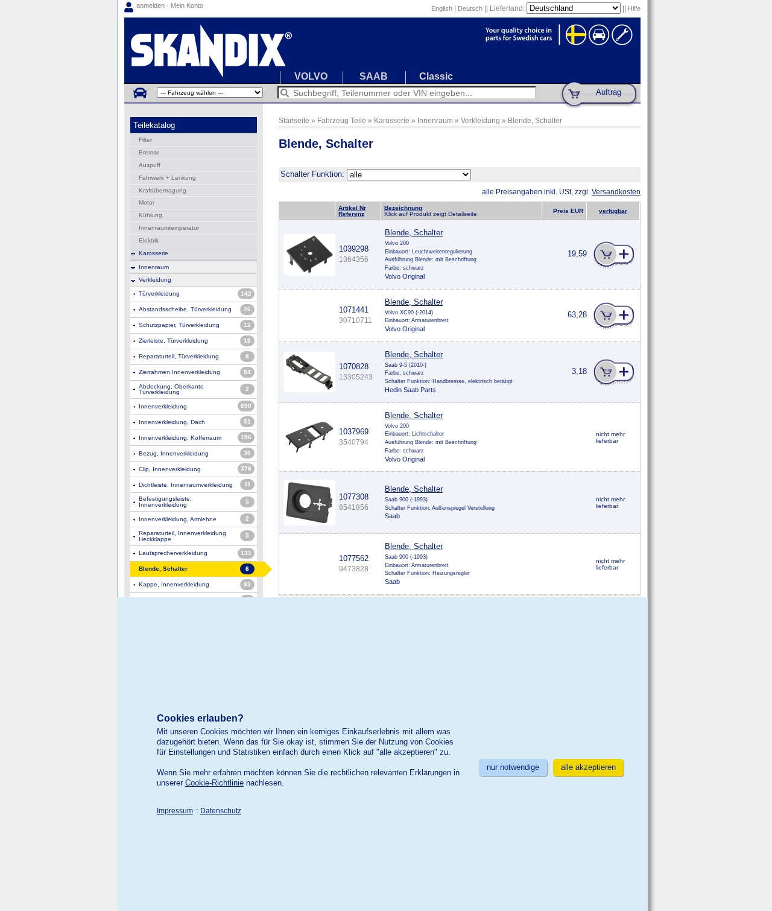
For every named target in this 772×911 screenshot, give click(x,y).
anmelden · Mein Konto (169, 5)
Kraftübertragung (162, 190)
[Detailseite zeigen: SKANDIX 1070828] (309, 389)
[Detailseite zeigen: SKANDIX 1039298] (309, 273)
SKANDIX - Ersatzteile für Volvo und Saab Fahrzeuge (382, 50)
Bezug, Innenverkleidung (174, 453)
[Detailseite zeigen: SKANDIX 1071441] (309, 324)
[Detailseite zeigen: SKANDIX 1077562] (309, 573)
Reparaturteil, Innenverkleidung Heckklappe (182, 536)
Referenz (351, 214)
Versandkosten (616, 191)
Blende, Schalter (535, 120)
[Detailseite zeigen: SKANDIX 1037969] (309, 452)
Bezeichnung (403, 208)
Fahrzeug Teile (341, 120)
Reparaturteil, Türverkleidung (179, 356)
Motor (146, 202)
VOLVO (310, 76)
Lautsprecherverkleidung (173, 553)
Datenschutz (220, 810)
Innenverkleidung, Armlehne (178, 519)
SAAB (373, 76)
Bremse (149, 152)
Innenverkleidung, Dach (172, 422)
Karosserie (153, 253)
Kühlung (150, 215)
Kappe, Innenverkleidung (174, 584)
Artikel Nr (352, 208)
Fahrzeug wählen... (139, 92)
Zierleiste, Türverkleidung (173, 340)
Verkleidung (155, 279)
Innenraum (154, 267)
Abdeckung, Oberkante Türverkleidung (171, 389)
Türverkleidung (159, 293)
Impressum (175, 810)
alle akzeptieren (588, 767)
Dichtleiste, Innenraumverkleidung (186, 484)
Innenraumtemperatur (169, 227)
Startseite (294, 120)
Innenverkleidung (163, 406)
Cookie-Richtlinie (214, 782)
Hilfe (634, 8)
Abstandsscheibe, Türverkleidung (185, 309)
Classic (436, 76)
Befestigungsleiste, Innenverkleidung (165, 501)
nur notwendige (513, 767)
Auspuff (149, 165)
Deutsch (470, 8)
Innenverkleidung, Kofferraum (180, 437)
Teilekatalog (154, 125)
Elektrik (149, 240)
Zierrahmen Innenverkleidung (179, 372)
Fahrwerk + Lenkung (167, 177)
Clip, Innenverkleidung (170, 469)
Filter (145, 139)
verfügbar (613, 211)
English (441, 8)
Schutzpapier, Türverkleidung (179, 325)
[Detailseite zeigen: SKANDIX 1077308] (309, 522)
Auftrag (608, 92)
